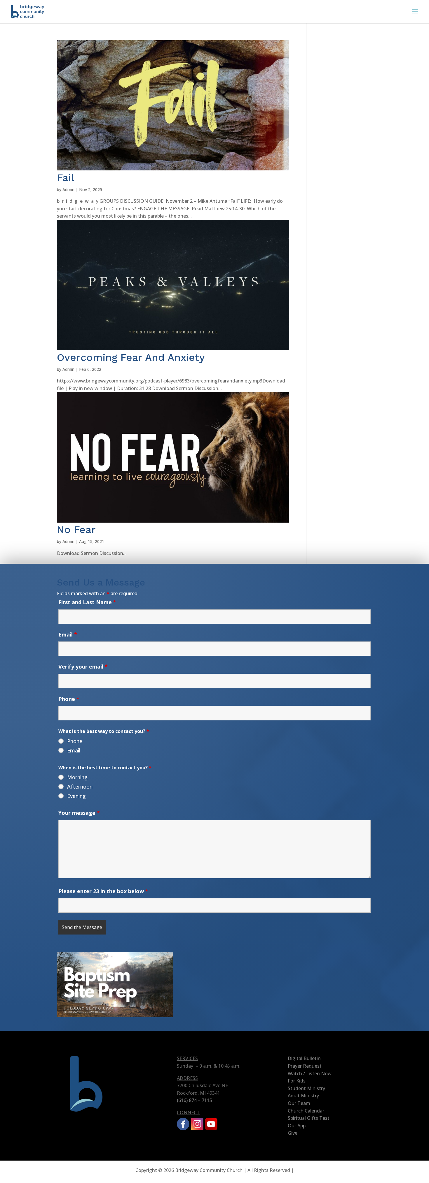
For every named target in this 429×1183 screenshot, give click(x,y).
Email (67, 634)
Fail (65, 178)
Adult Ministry (303, 1095)
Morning (77, 777)
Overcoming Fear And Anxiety (131, 357)
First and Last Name (87, 602)
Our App (297, 1125)
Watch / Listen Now (310, 1073)
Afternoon (80, 786)
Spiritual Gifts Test (308, 1118)
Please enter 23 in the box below (103, 891)
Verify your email (83, 666)
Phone (68, 698)
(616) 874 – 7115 (194, 1100)
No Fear (76, 529)
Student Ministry (306, 1088)
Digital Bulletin (304, 1058)
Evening (76, 796)
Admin (68, 189)
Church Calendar (306, 1111)
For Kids (297, 1081)
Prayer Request (305, 1066)
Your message (79, 812)
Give (292, 1133)
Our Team (299, 1103)
